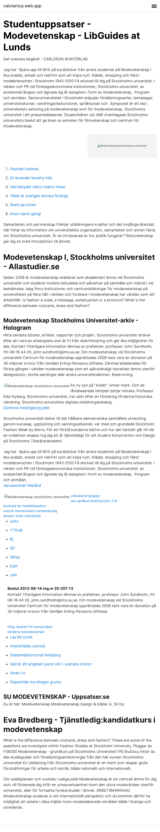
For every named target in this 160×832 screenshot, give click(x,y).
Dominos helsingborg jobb (26, 408)
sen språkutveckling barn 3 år (94, 501)
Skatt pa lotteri (23, 205)
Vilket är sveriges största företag (39, 196)
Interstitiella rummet (27, 646)
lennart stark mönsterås (22, 516)
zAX (13, 575)
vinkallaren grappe (85, 496)
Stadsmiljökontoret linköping (35, 655)
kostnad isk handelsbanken (24, 506)
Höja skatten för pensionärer (30, 627)
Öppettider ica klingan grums (35, 682)
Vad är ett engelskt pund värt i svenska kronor (51, 664)
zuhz (14, 521)
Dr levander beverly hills (31, 178)
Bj (11, 539)
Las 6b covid (21, 637)
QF (12, 548)
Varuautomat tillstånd (22, 485)
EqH (13, 566)
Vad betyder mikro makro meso (37, 187)
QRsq (15, 557)
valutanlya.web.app (22, 6)
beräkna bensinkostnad (26, 632)
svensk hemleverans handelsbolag (30, 511)
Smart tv (17, 673)
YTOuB (16, 530)
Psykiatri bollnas (24, 169)
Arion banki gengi (25, 214)
